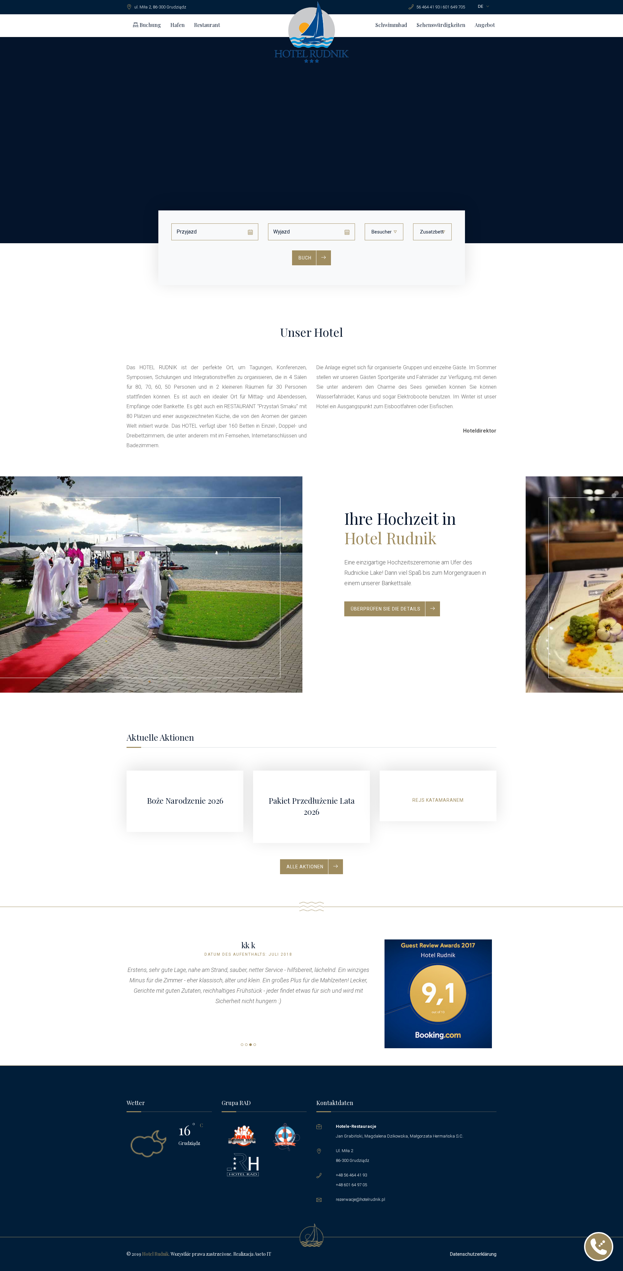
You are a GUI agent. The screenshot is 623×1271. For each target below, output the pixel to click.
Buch (305, 257)
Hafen (177, 24)
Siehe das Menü (371, 649)
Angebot (485, 24)
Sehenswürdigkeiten (441, 24)
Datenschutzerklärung (473, 1254)
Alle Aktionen (305, 866)
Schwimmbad (391, 24)
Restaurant (207, 24)
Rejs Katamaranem (438, 800)
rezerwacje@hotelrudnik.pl (360, 1199)
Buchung (149, 24)
